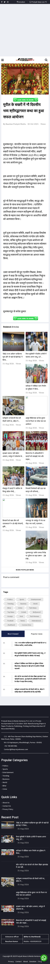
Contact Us (7, 806)
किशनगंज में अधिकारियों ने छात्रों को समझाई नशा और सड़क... (35, 456)
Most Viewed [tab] (13, 634)
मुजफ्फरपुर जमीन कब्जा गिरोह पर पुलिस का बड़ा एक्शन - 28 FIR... (36, 555)
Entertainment (36, 599)
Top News (10, 612)
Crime (20, 608)
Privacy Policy (8, 809)
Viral (21, 616)
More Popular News (25, 570)
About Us (6, 802)
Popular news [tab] (37, 634)
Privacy (11, 961)
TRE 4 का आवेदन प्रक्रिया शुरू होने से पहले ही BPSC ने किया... (13, 357)
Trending (10, 604)
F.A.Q (40, 961)
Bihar (9, 608)
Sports (22, 599)
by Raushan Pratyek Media (14, 124)
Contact (19, 961)
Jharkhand (11, 625)
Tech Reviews (34, 616)
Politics (10, 599)
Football (10, 621)
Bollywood (37, 612)
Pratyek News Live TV (39, 2)
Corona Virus (26, 625)
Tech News (32, 608)
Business (23, 604)
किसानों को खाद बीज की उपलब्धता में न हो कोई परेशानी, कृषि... (13, 523)
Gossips (10, 616)
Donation (21, 2)
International (36, 621)
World (35, 604)
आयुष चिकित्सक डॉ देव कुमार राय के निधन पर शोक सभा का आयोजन (36, 421)
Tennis (22, 621)
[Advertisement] (25, 30)
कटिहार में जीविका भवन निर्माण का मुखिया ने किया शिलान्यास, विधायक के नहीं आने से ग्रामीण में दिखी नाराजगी (29, 666)
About (25, 961)
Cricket (23, 612)
